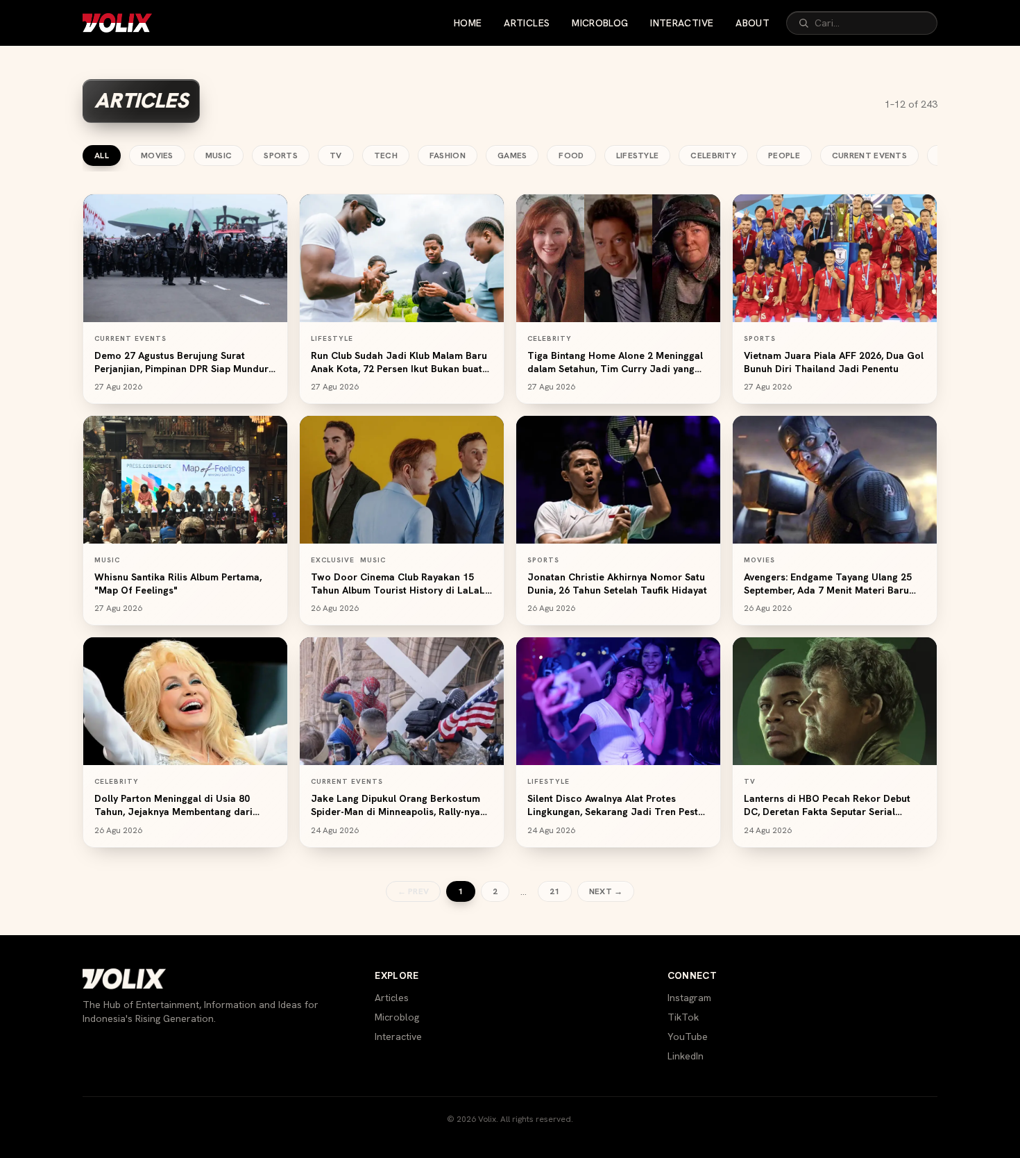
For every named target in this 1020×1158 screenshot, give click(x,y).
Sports (281, 155)
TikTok (683, 1017)
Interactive (681, 23)
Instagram (689, 997)
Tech (386, 155)
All (101, 155)
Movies (157, 155)
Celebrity (713, 155)
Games (512, 155)
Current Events (869, 155)
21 (555, 891)
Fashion (448, 155)
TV (336, 155)
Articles (527, 23)
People (784, 155)
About (753, 23)
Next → (606, 891)
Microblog (600, 23)
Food (571, 155)
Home (468, 23)
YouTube (688, 1036)
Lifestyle (637, 155)
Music (218, 155)
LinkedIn (686, 1056)
